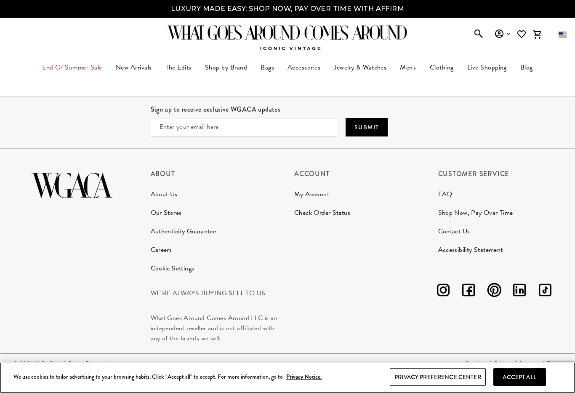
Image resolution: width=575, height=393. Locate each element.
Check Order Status (322, 213)
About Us (164, 194)
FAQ (445, 194)
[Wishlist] (522, 34)
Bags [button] (267, 67)
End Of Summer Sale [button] (72, 67)
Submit (366, 127)
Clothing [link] (442, 67)
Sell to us (247, 293)
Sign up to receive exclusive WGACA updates (216, 109)
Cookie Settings (172, 268)
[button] (562, 35)
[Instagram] (443, 291)
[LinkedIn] (519, 291)
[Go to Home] (71, 184)
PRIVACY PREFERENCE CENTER (437, 377)
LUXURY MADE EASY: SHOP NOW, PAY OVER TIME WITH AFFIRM (287, 9)
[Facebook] (468, 291)
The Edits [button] (178, 67)
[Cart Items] (537, 34)
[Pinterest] (494, 291)
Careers (161, 250)
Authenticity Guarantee (183, 231)
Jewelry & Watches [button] (360, 67)
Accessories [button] (304, 67)
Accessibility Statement (470, 250)
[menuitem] (134, 67)
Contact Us (454, 231)
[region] (287, 377)
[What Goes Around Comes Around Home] (287, 32)
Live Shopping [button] (487, 67)
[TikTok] (545, 291)
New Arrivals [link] (134, 67)
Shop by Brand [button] (226, 67)
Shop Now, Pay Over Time (475, 213)
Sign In (502, 34)
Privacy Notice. (304, 377)
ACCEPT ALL (519, 377)
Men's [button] (408, 67)
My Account (311, 194)
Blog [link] (526, 67)
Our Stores (166, 213)
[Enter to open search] (479, 35)
